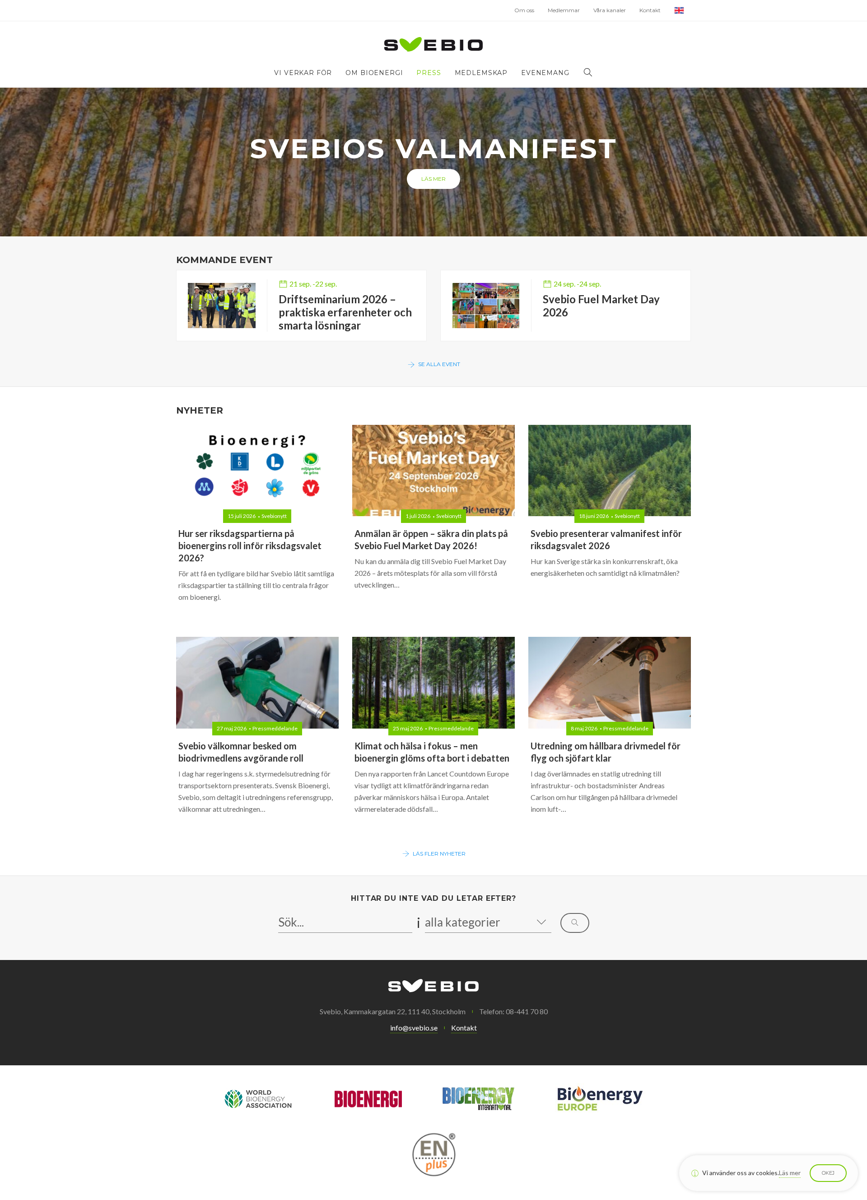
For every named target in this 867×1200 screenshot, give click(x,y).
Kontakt (650, 10)
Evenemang (545, 73)
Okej (828, 1173)
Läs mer (433, 178)
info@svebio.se (414, 1027)
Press (428, 73)
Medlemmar (564, 10)
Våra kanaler (609, 10)
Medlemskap (481, 73)
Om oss (524, 10)
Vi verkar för (303, 73)
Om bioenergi (374, 73)
